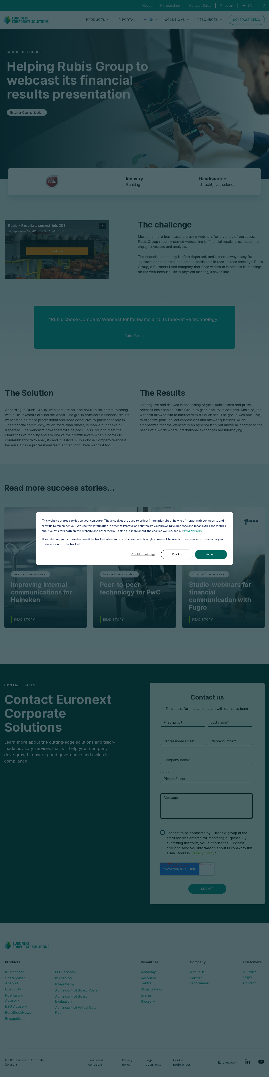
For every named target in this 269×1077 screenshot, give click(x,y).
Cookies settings (143, 554)
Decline (177, 554)
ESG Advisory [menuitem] (16, 1006)
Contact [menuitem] (249, 983)
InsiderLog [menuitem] (63, 978)
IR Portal (126, 20)
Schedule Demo (246, 19)
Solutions (175, 20)
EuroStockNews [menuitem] (18, 1012)
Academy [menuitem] (148, 972)
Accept (211, 554)
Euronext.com (227, 1062)
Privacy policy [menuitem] (127, 1062)
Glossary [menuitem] (148, 1001)
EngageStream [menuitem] (16, 1019)
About (147, 5)
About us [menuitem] (197, 972)
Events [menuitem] (146, 995)
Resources (207, 20)
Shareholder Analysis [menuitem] (15, 980)
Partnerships (170, 5)
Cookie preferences (182, 1062)
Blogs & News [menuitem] (152, 989)
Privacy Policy (193, 530)
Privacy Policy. (203, 853)
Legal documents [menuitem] (153, 1062)
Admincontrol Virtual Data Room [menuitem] (75, 1010)
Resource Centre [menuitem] (148, 980)
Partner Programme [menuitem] (199, 980)
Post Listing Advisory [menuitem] (14, 997)
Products (95, 20)
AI (145, 20)
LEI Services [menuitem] (65, 972)
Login (228, 5)
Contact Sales (200, 5)
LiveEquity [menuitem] (13, 989)
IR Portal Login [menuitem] (250, 974)
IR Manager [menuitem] (14, 972)
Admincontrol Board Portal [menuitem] (76, 990)
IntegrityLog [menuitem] (64, 984)
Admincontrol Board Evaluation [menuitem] (71, 998)
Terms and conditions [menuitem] (95, 1062)
